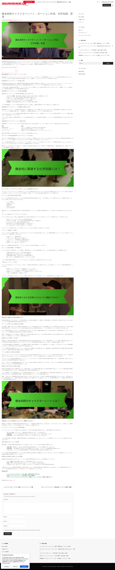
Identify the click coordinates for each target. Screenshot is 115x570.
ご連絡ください (82, 19)
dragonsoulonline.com (14, 3)
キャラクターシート (11, 61)
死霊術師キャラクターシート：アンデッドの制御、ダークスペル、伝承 (94, 55)
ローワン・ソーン (18, 20)
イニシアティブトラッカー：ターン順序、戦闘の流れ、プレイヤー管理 (94, 43)
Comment (6, 500)
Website (5, 525)
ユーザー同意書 (5, 551)
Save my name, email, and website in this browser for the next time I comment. (23, 530)
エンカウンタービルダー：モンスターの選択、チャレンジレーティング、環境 (18, 487)
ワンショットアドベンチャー (85, 35)
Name (5, 516)
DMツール (81, 30)
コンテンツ (81, 22)
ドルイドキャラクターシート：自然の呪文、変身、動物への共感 (92, 50)
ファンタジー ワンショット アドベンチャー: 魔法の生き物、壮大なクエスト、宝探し (96, 46)
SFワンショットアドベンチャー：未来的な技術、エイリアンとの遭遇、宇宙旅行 (56, 487)
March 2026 (81, 71)
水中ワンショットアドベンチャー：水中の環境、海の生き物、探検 (93, 52)
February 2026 (82, 74)
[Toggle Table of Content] (15, 71)
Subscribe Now (106, 5)
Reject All (15, 566)
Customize (6, 566)
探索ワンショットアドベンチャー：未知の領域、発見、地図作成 (21, 475)
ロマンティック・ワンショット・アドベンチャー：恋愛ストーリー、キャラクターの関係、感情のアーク (29, 476)
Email (5, 521)
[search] (112, 5)
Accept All (24, 566)
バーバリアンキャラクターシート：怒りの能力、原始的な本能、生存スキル (23, 474)
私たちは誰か (81, 16)
